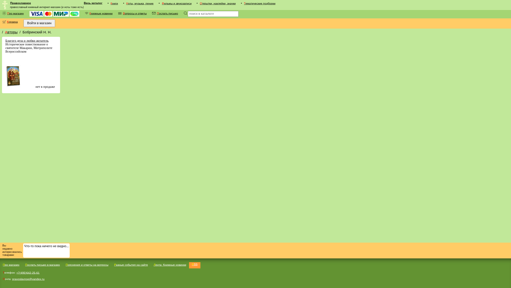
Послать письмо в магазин (42, 264)
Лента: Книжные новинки (170, 264)
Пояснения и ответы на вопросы (87, 264)
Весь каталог (93, 3)
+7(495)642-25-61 (28, 272)
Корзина (12, 21)
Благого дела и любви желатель (27, 40)
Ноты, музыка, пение (139, 3)
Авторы (11, 32)
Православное (20, 3)
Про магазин (15, 13)
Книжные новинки (101, 13)
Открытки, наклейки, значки (218, 3)
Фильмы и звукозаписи (177, 3)
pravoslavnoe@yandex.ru (28, 279)
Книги (114, 3)
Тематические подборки (259, 3)
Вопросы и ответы (135, 13)
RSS (194, 264)
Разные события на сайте (131, 264)
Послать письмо (167, 13)
